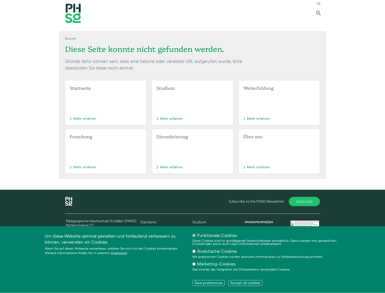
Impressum (119, 253)
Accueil (70, 39)
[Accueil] (68, 204)
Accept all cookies (245, 283)
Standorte (148, 222)
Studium (199, 222)
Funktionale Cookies (217, 235)
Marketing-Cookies (216, 264)
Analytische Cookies (217, 251)
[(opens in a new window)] (259, 223)
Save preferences (209, 283)
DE (319, 3)
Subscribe (304, 201)
